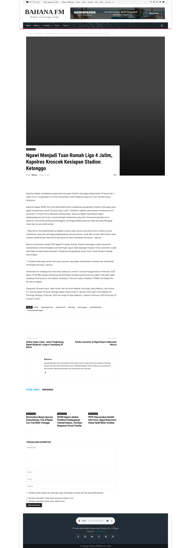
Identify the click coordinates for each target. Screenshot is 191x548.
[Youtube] (163, 2)
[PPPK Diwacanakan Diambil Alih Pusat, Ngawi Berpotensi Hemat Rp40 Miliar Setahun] (102, 405)
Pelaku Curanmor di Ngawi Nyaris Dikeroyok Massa (96, 343)
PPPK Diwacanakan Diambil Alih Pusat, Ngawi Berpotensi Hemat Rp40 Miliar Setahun (102, 420)
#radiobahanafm (95, 307)
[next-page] (32, 431)
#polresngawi (82, 307)
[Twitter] (157, 2)
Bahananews (39, 33)
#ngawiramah (60, 307)
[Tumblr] (105, 536)
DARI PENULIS (47, 389)
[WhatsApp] (46, 184)
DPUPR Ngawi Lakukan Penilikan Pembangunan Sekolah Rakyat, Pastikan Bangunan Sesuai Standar (69, 421)
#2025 (36, 307)
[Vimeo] (160, 2)
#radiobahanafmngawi (35, 310)
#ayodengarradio (47, 307)
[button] (162, 26)
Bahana (34, 175)
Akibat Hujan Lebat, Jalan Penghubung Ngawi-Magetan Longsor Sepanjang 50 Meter (45, 345)
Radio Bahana (100, 531)
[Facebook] (150, 2)
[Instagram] (154, 2)
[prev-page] (27, 431)
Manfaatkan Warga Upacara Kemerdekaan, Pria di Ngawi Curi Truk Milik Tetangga (39, 420)
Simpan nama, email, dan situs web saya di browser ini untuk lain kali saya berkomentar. (66, 493)
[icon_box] (109, 2)
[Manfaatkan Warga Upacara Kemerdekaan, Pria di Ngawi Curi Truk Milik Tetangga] (40, 405)
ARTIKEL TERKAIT (33, 389)
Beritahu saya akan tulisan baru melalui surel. (47, 501)
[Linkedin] (92, 536)
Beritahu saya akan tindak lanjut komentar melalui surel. (51, 498)
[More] (52, 184)
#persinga (71, 307)
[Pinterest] (40, 184)
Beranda (29, 33)
